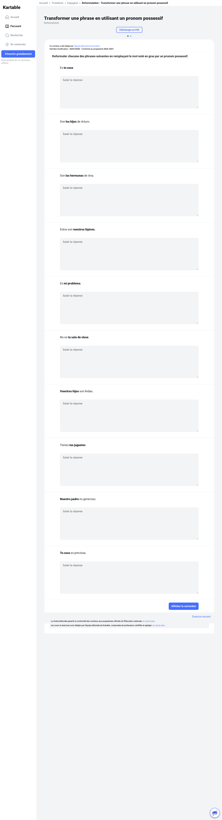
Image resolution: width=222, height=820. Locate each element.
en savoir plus (149, 621)
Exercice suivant (201, 616)
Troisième (57, 3)
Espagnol (72, 3)
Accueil (14, 17)
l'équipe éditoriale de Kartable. (87, 46)
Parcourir (15, 26)
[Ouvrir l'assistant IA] (214, 812)
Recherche (16, 35)
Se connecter (18, 44)
